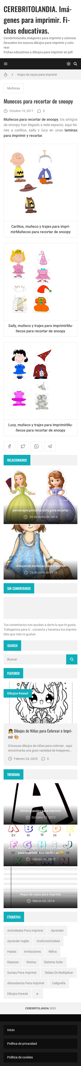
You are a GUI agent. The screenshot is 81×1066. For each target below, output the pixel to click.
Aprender (57, 930)
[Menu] (6, 64)
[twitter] (23, 446)
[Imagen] (40, 702)
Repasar (13, 962)
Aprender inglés (18, 941)
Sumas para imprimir (22, 972)
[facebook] (9, 446)
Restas (31, 962)
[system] (69, 64)
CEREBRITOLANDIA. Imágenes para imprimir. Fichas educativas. (38, 20)
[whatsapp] (36, 446)
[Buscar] (75, 64)
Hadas (11, 951)
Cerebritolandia (37, 1008)
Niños (53, 951)
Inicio (11, 1030)
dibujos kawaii (17, 693)
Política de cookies (20, 1057)
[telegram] (50, 446)
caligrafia (58, 983)
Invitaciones (32, 951)
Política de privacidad (22, 1043)
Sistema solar (53, 962)
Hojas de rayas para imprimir (37, 74)
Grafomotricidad (48, 941)
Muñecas (13, 88)
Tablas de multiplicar (58, 972)
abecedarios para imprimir (25, 983)
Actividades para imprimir (25, 930)
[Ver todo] (37, 994)
